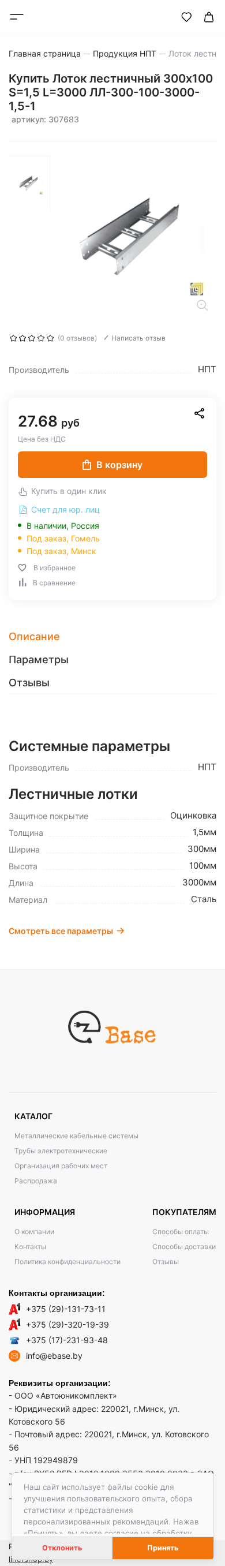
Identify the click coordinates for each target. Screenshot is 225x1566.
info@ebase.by (54, 1356)
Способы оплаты (180, 1231)
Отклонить (62, 1547)
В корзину (119, 464)
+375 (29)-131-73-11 (66, 1309)
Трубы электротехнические (60, 1150)
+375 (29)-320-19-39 (67, 1324)
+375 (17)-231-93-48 (67, 1340)
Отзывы (165, 1261)
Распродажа (35, 1180)
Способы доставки (184, 1246)
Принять (162, 1547)
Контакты (30, 1246)
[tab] (112, 636)
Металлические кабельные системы (76, 1135)
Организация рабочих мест (60, 1165)
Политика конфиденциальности (67, 1261)
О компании (34, 1231)
